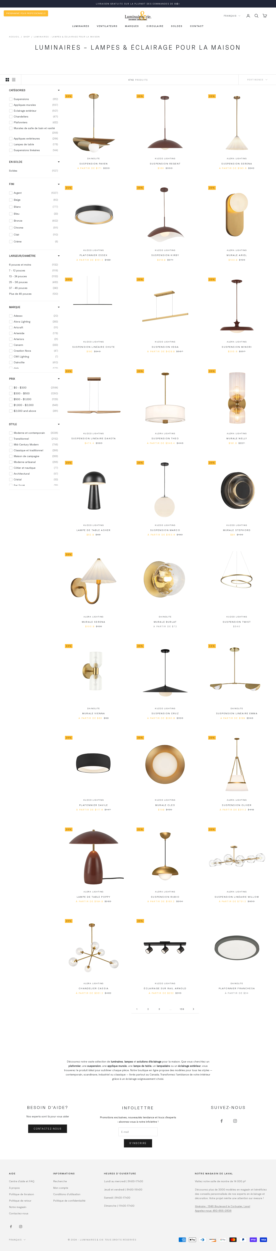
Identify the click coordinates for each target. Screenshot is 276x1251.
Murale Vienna (93, 713)
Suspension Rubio (165, 896)
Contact (197, 26)
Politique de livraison (21, 1194)
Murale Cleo (165, 805)
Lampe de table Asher (94, 530)
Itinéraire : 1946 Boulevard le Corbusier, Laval (222, 1206)
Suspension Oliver (237, 805)
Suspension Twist (237, 621)
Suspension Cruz (165, 713)
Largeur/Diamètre (22, 255)
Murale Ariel (237, 255)
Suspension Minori (237, 346)
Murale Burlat (165, 621)
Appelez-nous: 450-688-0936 (213, 1210)
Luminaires (81, 26)
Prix (12, 378)
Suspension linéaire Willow (237, 896)
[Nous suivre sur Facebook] (221, 1120)
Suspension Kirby (165, 255)
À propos (14, 1187)
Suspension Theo (165, 438)
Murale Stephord (237, 530)
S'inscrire (138, 1143)
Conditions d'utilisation (66, 1194)
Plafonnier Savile (93, 805)
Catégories (17, 90)
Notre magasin (17, 1207)
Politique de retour (20, 1200)
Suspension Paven (93, 163)
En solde (15, 161)
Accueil (14, 37)
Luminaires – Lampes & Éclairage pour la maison (67, 37)
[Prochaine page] (193, 1009)
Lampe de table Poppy (93, 896)
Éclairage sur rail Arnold (165, 988)
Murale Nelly (236, 438)
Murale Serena (93, 621)
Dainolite (93, 158)
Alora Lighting (237, 158)
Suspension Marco (165, 530)
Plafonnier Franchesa (237, 988)
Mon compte (60, 1187)
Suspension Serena (236, 163)
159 (182, 1009)
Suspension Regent (165, 163)
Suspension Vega (165, 346)
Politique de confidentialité (69, 1200)
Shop (26, 37)
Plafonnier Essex (94, 255)
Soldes (176, 26)
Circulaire (155, 26)
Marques (132, 26)
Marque (14, 306)
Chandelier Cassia (94, 988)
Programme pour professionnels (26, 13)
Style (13, 424)
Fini (11, 184)
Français (230, 15)
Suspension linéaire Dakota (93, 438)
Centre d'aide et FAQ (21, 1181)
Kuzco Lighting (165, 158)
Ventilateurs (107, 26)
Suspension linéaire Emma (237, 713)
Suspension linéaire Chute (93, 346)
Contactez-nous (48, 1128)
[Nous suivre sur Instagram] (235, 1120)
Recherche (60, 1181)
